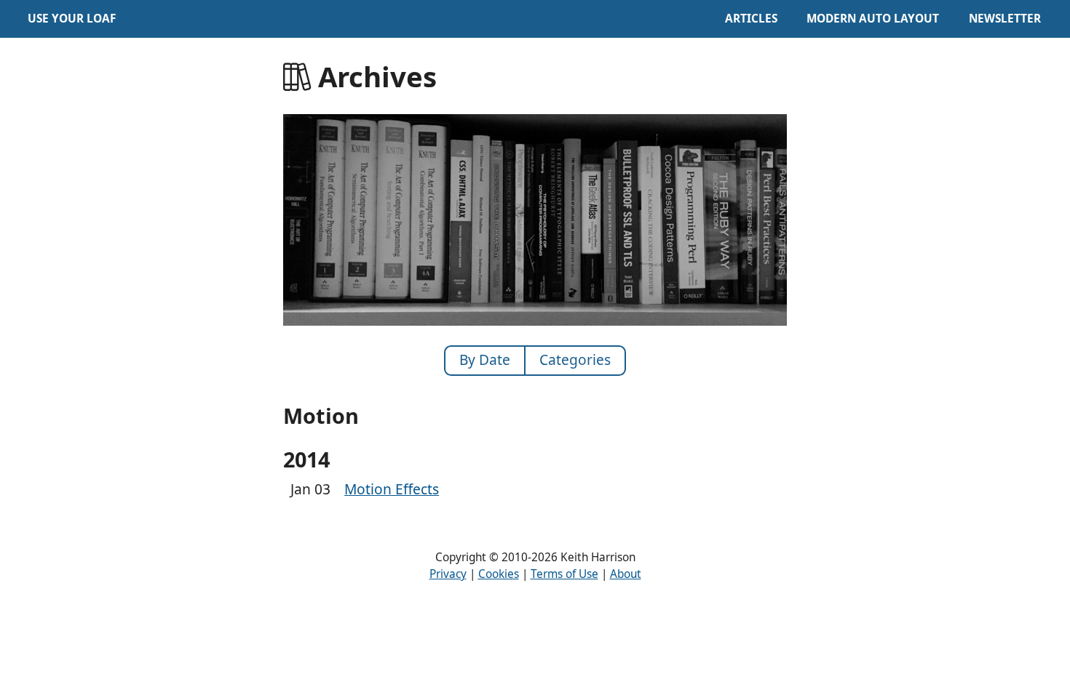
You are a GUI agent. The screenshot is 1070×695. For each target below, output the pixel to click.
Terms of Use (564, 574)
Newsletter (1005, 18)
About (625, 574)
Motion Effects (391, 489)
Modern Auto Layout (873, 18)
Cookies (498, 574)
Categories (575, 359)
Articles (751, 18)
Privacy (448, 574)
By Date (484, 359)
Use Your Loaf (72, 18)
